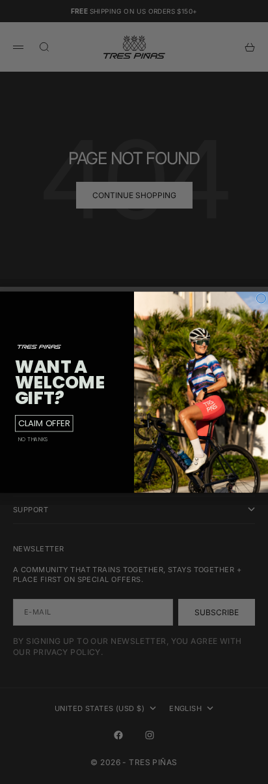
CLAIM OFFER (44, 423)
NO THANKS (33, 439)
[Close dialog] (260, 297)
